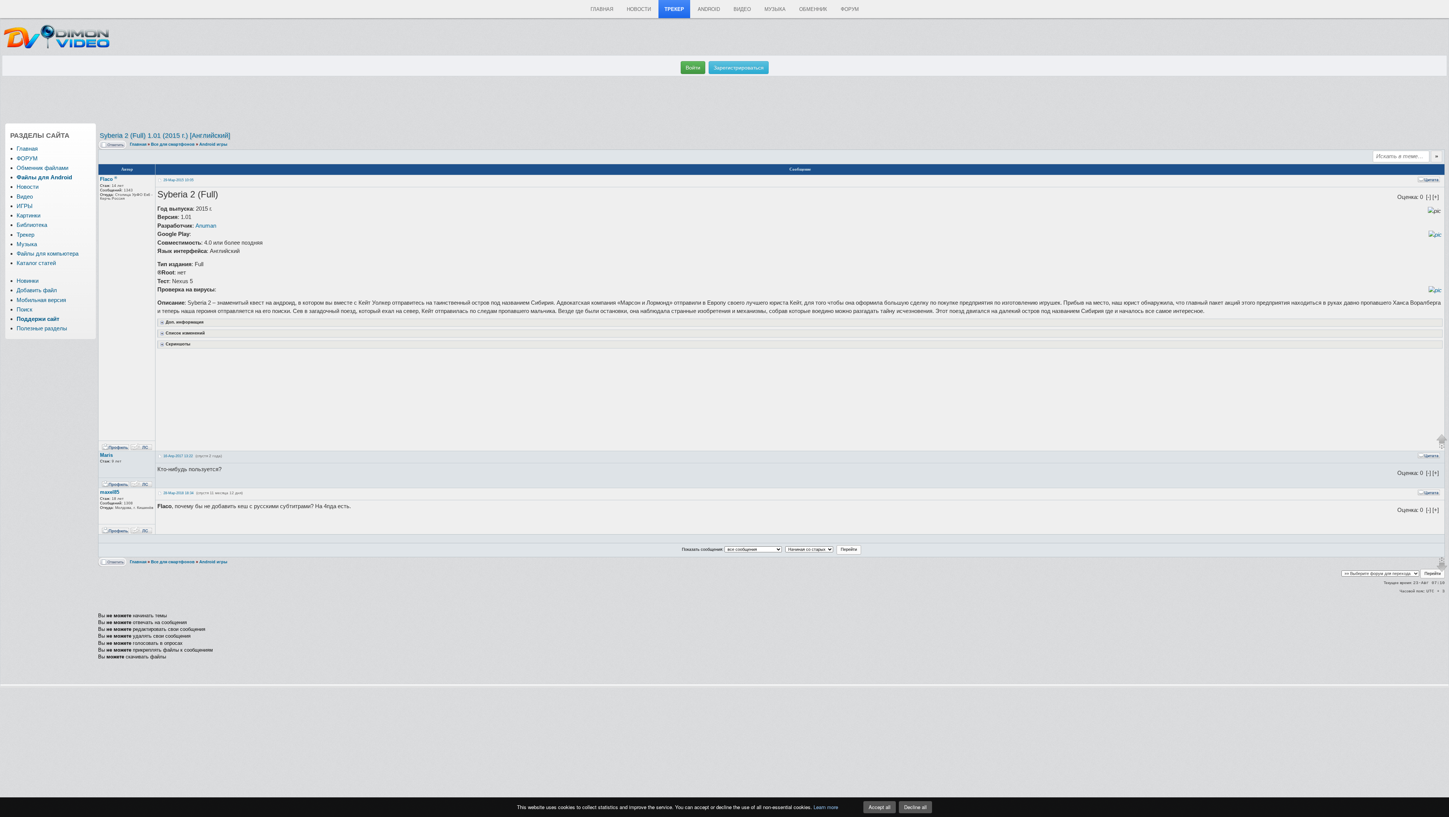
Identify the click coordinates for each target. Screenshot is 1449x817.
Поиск (24, 309)
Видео (742, 8)
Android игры (213, 144)
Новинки (27, 280)
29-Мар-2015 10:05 (178, 180)
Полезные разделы (42, 328)
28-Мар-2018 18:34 (178, 493)
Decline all (915, 807)
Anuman (205, 225)
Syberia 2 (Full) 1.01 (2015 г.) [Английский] (165, 135)
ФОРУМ (27, 158)
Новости (639, 8)
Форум (850, 8)
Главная (602, 8)
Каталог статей (36, 263)
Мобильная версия (41, 300)
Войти (693, 68)
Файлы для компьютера (47, 253)
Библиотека (32, 225)
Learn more (826, 807)
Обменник (813, 8)
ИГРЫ (24, 206)
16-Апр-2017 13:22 (178, 456)
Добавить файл (37, 290)
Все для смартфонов (173, 144)
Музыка (775, 8)
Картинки (28, 215)
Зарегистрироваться (739, 68)
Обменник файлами (42, 168)
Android (709, 8)
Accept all (880, 807)
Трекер (674, 8)
